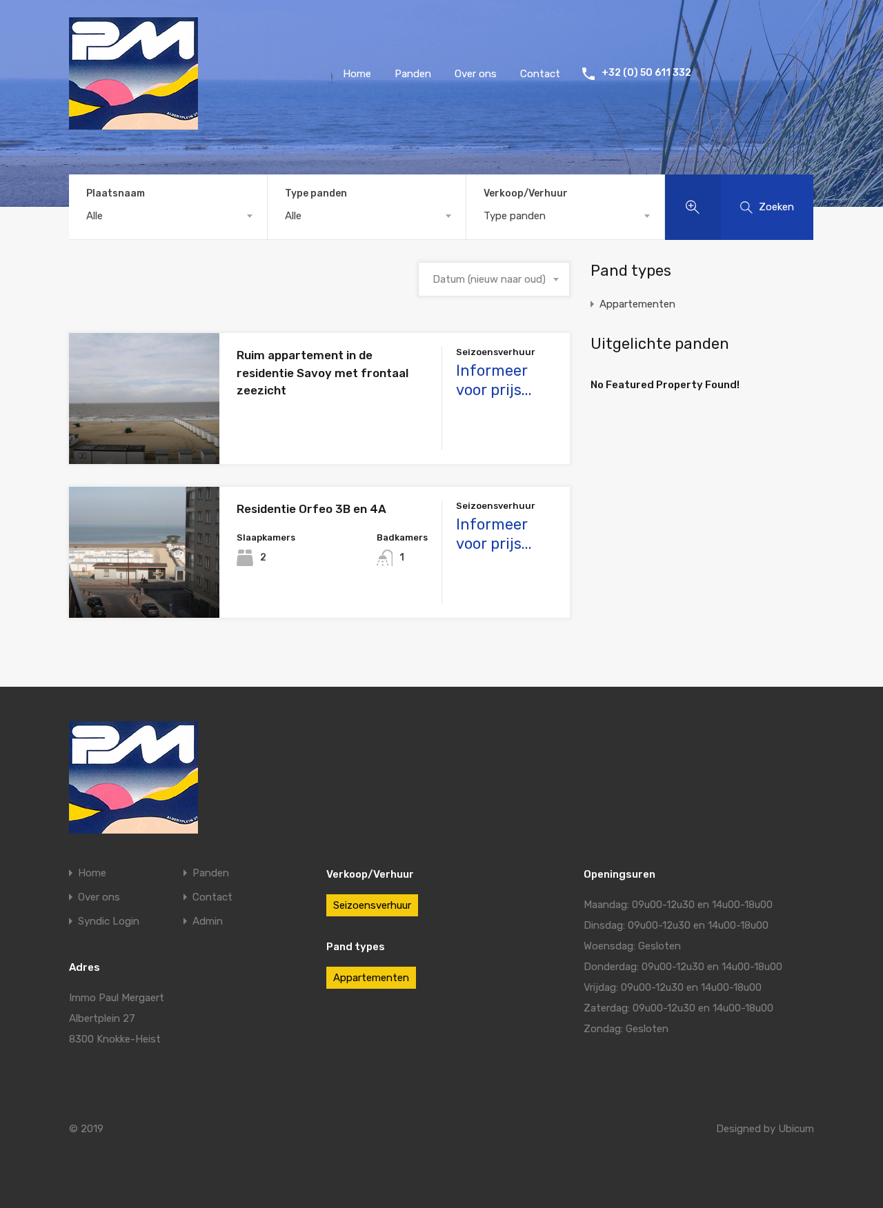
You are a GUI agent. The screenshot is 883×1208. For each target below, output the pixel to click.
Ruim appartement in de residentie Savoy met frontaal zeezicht (322, 372)
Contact (540, 74)
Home (357, 74)
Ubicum (796, 1129)
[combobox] (168, 215)
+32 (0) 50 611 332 (646, 73)
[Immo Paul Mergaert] (133, 123)
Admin (207, 921)
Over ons (476, 74)
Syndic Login (108, 921)
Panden (413, 74)
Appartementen (637, 304)
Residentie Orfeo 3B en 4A (311, 509)
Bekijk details (144, 438)
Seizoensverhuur (372, 905)
